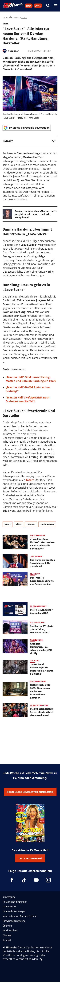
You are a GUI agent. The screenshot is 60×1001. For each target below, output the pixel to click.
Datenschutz (9, 906)
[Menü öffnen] (55, 6)
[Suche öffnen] (48, 6)
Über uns (7, 925)
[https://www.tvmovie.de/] (13, 5)
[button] (30, 141)
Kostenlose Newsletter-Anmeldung (30, 791)
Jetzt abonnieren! (30, 858)
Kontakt (7, 940)
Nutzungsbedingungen (15, 901)
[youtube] (36, 880)
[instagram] (48, 880)
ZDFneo (31, 524)
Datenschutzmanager (14, 911)
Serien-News (47, 524)
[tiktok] (24, 880)
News (17, 17)
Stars (24, 17)
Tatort (30, 480)
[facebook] (12, 880)
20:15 (38, 5)
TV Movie (7, 17)
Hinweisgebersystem (14, 920)
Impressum (9, 896)
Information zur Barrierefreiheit (20, 916)
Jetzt (28, 5)
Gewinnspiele (10, 930)
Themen (7, 935)
